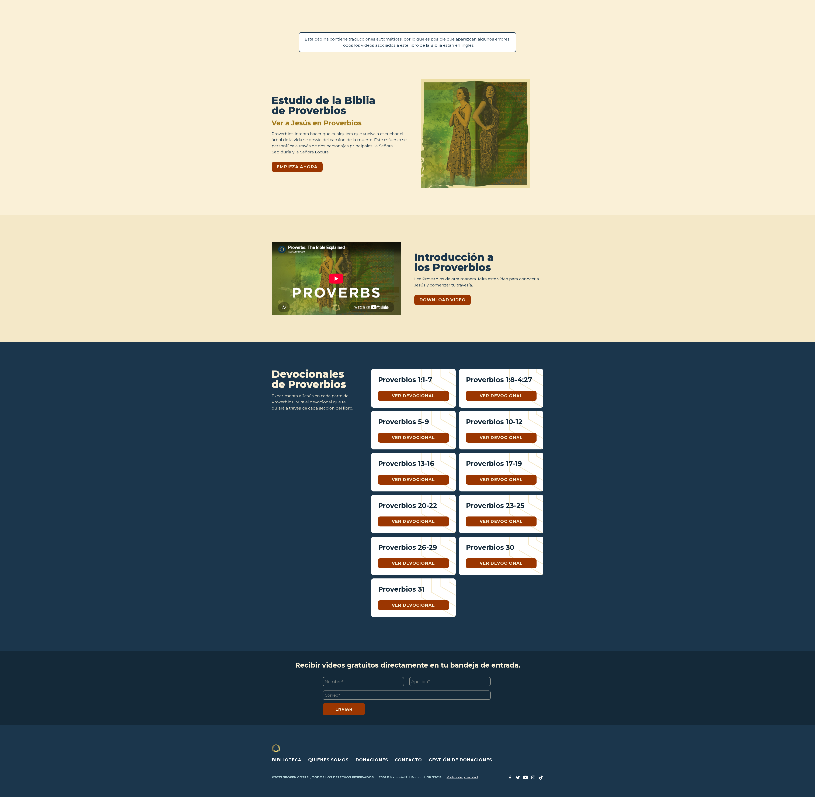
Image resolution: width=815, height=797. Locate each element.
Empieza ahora (297, 166)
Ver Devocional (413, 395)
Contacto (408, 759)
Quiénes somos (328, 759)
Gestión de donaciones (460, 759)
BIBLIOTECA (286, 759)
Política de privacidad (462, 777)
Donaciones (372, 759)
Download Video (442, 299)
